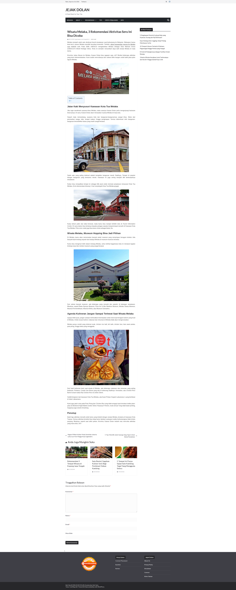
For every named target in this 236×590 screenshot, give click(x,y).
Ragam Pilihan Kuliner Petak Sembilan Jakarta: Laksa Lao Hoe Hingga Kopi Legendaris (82, 435)
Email (67, 524)
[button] (81, 20)
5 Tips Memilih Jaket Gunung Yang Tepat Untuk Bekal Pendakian (120, 436)
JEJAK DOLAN (77, 10)
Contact (147, 572)
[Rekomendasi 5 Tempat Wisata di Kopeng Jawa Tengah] (76, 447)
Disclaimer (147, 568)
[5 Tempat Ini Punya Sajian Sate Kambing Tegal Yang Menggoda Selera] (126, 447)
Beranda (70, 20)
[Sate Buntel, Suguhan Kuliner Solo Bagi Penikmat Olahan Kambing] (101, 447)
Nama (67, 515)
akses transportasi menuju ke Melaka (122, 44)
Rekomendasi (89, 20)
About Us (147, 561)
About (78, 20)
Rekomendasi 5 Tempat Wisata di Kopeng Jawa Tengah (76, 463)
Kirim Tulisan (148, 576)
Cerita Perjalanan (111, 20)
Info (122, 20)
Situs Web (68, 533)
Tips (100, 20)
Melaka (111, 46)
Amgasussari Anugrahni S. (83, 39)
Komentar (69, 491)
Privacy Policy (148, 564)
